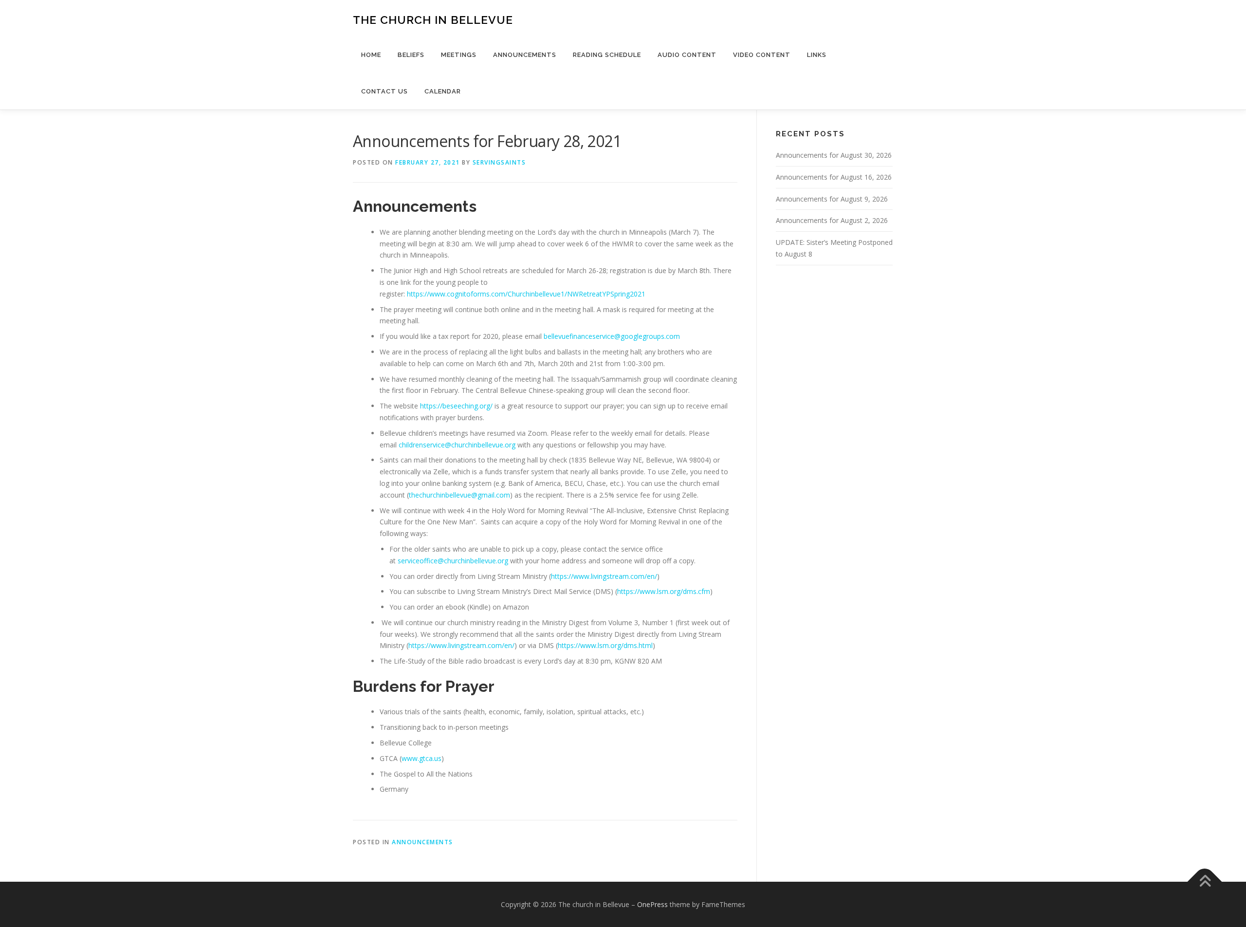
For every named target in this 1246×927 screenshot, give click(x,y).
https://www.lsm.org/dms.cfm (663, 591)
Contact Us (384, 91)
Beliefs (411, 54)
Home (371, 54)
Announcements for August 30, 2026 (834, 155)
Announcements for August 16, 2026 (834, 177)
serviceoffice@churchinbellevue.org (453, 560)
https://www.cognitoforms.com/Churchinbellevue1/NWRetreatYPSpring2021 (526, 293)
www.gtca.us (421, 758)
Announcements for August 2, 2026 (832, 220)
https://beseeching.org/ (456, 405)
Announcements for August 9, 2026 (832, 199)
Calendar (442, 91)
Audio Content (687, 54)
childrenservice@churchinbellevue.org (457, 444)
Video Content (761, 54)
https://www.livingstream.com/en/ (604, 576)
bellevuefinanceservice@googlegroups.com (612, 336)
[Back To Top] (1205, 881)
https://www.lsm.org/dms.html (605, 645)
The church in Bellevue (433, 19)
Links (816, 54)
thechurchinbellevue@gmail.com (459, 495)
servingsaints (499, 162)
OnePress (652, 904)
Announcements (524, 54)
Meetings (458, 54)
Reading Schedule (607, 54)
